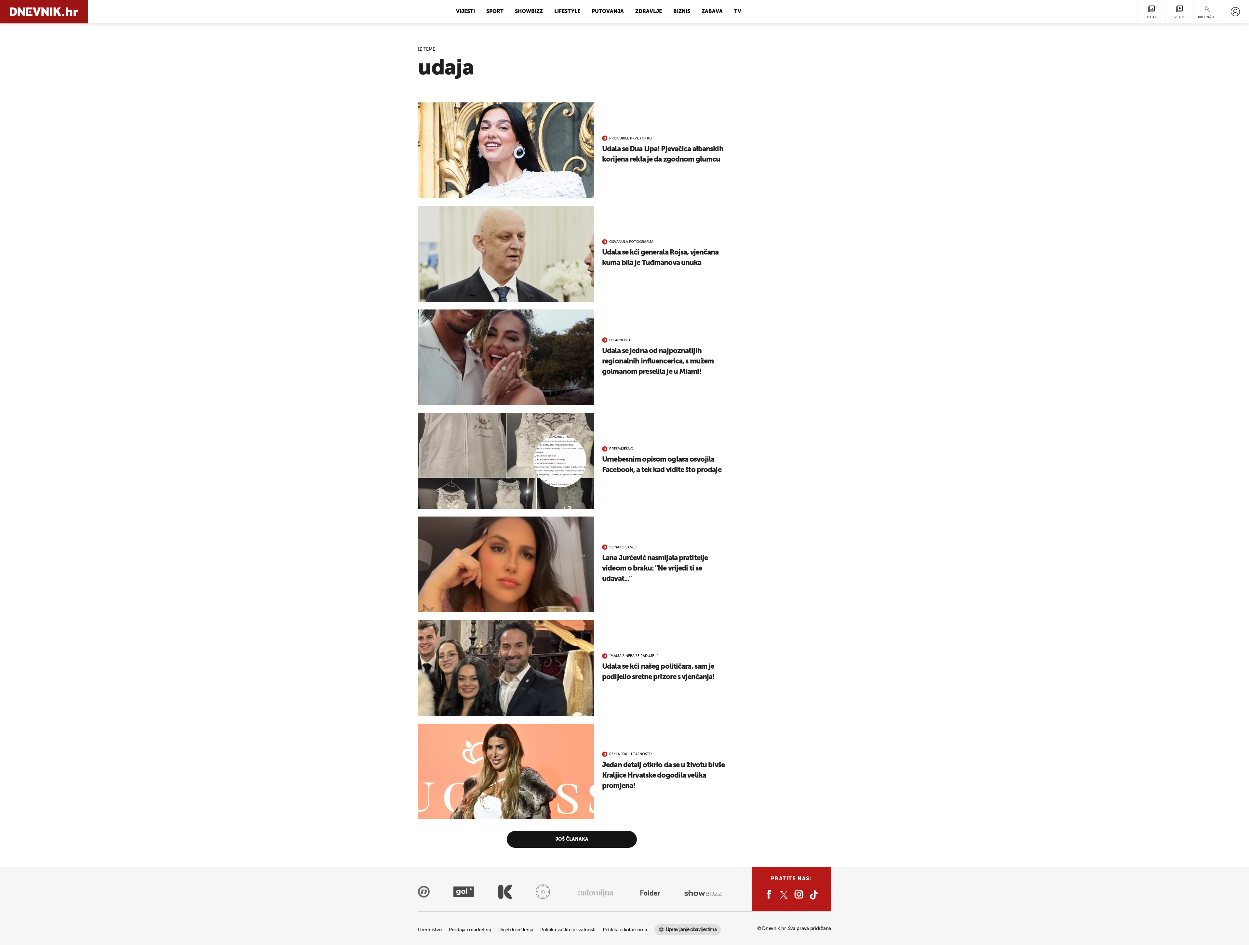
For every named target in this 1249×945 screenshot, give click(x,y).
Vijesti (465, 11)
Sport (495, 11)
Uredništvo (430, 929)
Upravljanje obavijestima (691, 929)
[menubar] (1235, 11)
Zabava (712, 11)
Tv (737, 11)
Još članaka (572, 839)
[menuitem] (1235, 11)
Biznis (681, 11)
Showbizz (529, 11)
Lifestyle (567, 11)
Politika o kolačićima (625, 929)
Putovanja (608, 11)
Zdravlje (648, 11)
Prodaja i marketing (470, 929)
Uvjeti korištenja (515, 929)
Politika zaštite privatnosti (568, 929)
